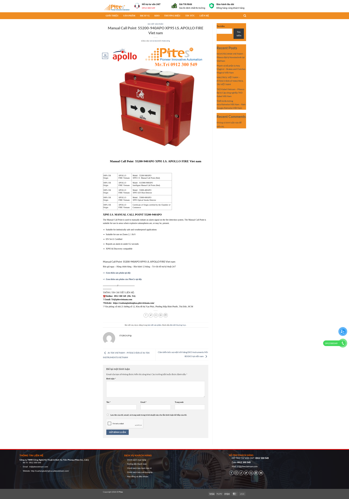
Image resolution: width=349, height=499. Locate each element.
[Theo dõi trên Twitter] (246, 473)
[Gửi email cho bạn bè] (156, 315)
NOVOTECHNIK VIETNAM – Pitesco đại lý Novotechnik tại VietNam (231, 57)
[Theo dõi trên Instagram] (236, 473)
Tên (108, 402)
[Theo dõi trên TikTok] (241, 473)
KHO (157, 15)
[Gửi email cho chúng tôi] (251, 473)
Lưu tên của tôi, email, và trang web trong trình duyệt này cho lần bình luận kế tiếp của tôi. (148, 415)
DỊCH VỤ (145, 15)
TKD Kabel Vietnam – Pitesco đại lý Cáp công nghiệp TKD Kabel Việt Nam (230, 92)
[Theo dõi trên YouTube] (261, 473)
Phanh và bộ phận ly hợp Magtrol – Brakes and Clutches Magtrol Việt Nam (231, 69)
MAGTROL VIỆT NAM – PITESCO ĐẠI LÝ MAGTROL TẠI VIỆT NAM (230, 81)
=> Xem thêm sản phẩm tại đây (117, 273)
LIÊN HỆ (204, 15)
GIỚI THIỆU (112, 15)
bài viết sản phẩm (155, 24)
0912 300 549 (148, 8)
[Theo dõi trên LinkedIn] (256, 473)
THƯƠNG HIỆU (172, 15)
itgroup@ (166, 41)
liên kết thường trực (178, 325)
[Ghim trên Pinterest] (160, 315)
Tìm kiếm (221, 26)
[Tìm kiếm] (243, 16)
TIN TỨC (190, 15)
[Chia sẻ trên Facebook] (146, 315)
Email (144, 402)
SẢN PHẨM (129, 15)
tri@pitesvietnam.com (38, 467)
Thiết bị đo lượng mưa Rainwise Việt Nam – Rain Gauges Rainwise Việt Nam (231, 104)
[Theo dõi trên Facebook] (231, 473)
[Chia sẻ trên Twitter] (150, 315)
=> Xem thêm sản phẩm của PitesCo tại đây (122, 279)
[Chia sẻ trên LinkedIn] (165, 315)
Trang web (179, 402)
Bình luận (111, 378)
